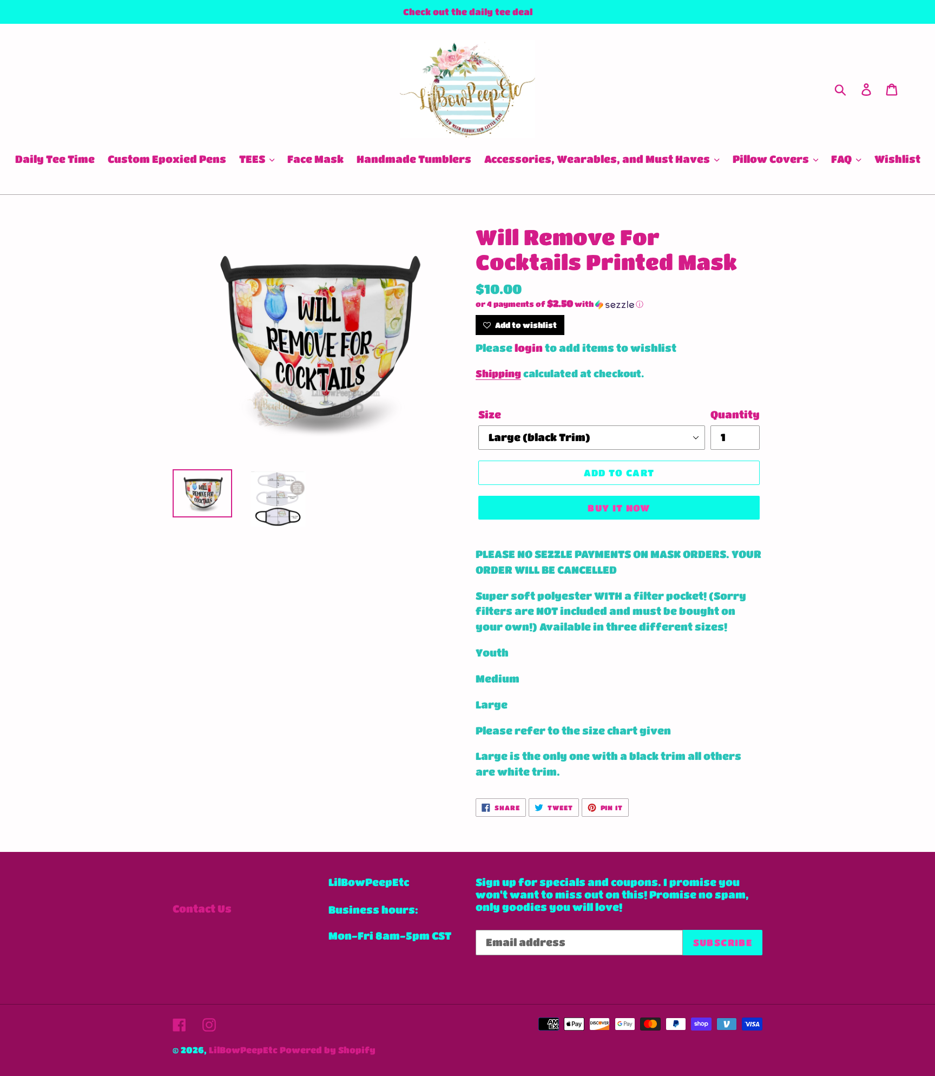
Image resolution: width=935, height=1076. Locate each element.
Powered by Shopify (328, 1050)
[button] (619, 304)
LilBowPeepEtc (243, 1050)
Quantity (735, 414)
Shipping (498, 373)
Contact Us (202, 908)
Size (489, 414)
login (529, 347)
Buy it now (619, 508)
